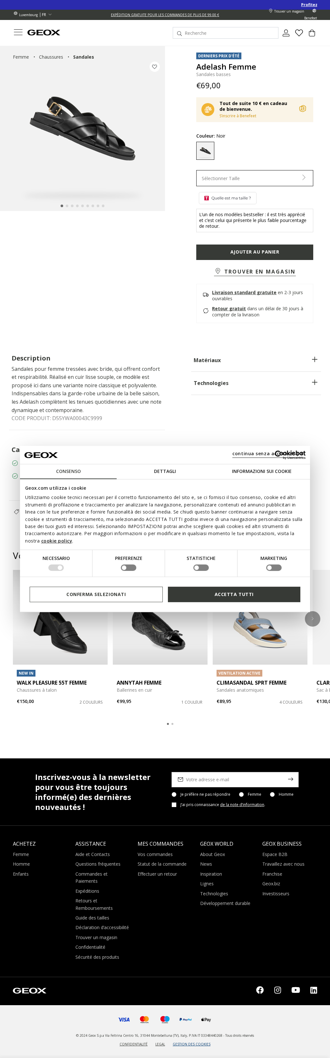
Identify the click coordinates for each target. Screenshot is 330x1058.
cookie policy (57, 541)
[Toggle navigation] (18, 33)
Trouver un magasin (96, 937)
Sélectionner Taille (221, 178)
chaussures (51, 57)
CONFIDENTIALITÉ (134, 1044)
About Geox (212, 854)
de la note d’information (242, 804)
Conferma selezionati (96, 594)
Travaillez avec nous (283, 864)
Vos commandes (155, 854)
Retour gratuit (229, 308)
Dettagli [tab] (165, 471)
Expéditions (87, 891)
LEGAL (160, 1044)
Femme (254, 794)
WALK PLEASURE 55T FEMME (52, 682)
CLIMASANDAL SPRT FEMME (251, 682)
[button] (255, 272)
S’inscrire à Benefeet (237, 116)
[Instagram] (277, 991)
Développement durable (225, 903)
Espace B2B (274, 854)
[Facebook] (260, 991)
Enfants (21, 874)
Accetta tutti (234, 594)
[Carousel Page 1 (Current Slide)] (168, 724)
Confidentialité (90, 947)
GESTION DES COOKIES (191, 1044)
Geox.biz (271, 883)
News (206, 864)
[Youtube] (295, 991)
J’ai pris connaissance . (222, 804)
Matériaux (207, 360)
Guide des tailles (92, 918)
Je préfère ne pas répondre (205, 794)
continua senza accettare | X (268, 453)
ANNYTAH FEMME (139, 682)
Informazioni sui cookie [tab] (262, 471)
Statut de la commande (162, 864)
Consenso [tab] (68, 471)
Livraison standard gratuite (244, 292)
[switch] (128, 567)
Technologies (211, 383)
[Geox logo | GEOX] (29, 990)
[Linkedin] (313, 991)
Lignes (207, 883)
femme (21, 57)
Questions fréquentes (98, 864)
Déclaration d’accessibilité (102, 927)
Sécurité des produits (97, 957)
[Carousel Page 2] (172, 724)
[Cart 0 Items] (312, 35)
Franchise (272, 874)
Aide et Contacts (92, 854)
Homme (286, 794)
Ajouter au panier (254, 252)
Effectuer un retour (157, 874)
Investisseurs (275, 893)
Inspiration (211, 874)
